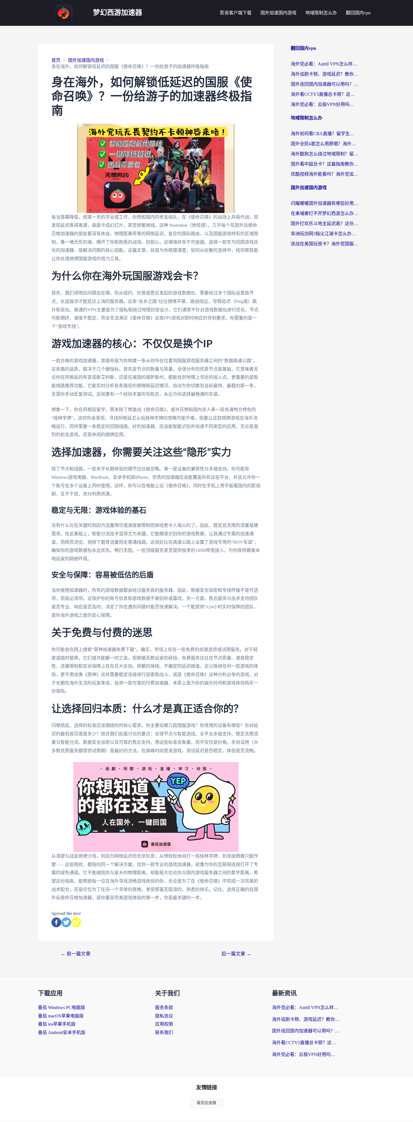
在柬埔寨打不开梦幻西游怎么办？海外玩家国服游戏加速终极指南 (324, 213)
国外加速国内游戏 (278, 12)
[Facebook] (56, 922)
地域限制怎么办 (321, 12)
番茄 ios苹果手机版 (57, 1024)
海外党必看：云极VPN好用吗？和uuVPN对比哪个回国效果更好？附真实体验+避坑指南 (324, 104)
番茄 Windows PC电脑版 (61, 1007)
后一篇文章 (236, 953)
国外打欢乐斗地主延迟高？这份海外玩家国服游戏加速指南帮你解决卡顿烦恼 (324, 223)
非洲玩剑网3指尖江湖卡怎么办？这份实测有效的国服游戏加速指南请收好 (324, 233)
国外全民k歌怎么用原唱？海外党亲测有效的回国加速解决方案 (324, 143)
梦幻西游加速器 (117, 12)
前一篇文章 (75, 953)
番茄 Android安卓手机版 (61, 1032)
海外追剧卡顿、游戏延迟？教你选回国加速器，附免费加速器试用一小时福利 (324, 74)
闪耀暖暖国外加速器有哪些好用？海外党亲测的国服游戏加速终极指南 (324, 203)
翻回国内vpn (358, 12)
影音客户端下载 (235, 12)
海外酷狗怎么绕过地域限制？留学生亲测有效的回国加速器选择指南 (324, 153)
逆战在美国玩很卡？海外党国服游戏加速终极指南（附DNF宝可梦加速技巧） (324, 243)
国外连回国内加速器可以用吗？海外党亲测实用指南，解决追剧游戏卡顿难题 (324, 84)
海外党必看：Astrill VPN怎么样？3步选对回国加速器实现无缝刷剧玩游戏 (324, 64)
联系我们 (164, 1032)
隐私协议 (164, 1016)
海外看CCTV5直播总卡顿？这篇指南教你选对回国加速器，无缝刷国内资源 (324, 94)
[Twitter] (66, 922)
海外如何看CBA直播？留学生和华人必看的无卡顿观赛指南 (324, 133)
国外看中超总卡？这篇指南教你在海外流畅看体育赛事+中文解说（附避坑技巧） (324, 164)
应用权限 (164, 1024)
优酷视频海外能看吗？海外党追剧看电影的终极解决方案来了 (324, 174)
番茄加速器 (206, 1103)
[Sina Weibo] (76, 922)
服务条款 (164, 1007)
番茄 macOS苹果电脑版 (61, 1016)
